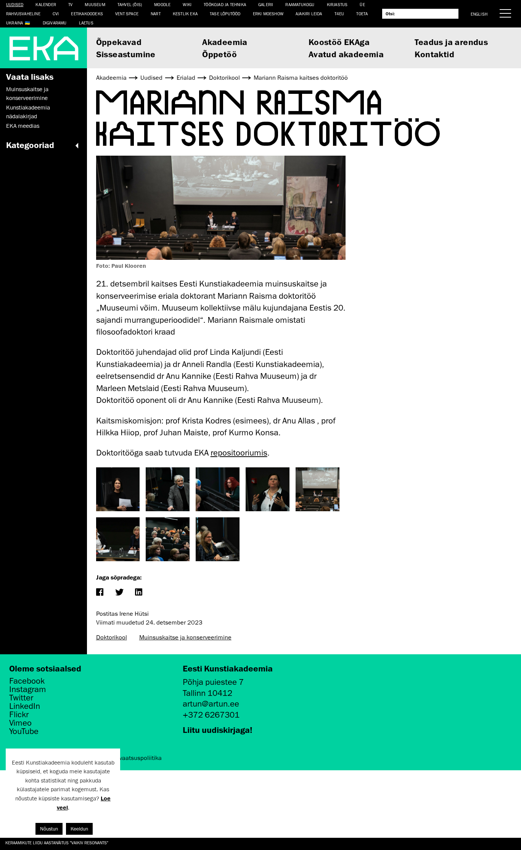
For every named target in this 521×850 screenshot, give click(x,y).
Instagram (27, 689)
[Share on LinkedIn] (138, 592)
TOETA (362, 13)
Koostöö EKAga (339, 42)
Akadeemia (225, 42)
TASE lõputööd (225, 13)
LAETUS (86, 22)
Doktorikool (111, 637)
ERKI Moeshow (268, 13)
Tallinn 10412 (207, 693)
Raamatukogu (299, 4)
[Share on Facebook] (99, 592)
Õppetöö (219, 54)
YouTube (24, 731)
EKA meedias (22, 125)
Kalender (45, 4)
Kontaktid (434, 54)
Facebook (27, 681)
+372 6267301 (211, 715)
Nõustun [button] (49, 829)
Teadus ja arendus (451, 42)
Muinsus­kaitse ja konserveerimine (27, 93)
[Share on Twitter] (119, 592)
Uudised (14, 4)
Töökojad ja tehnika (225, 4)
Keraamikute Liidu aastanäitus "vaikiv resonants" (56, 842)
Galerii (265, 4)
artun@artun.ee (211, 704)
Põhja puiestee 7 (213, 682)
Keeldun (79, 829)
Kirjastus (337, 4)
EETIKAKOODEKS (87, 13)
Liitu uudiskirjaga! (217, 729)
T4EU (339, 13)
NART (156, 13)
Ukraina (14, 22)
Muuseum (95, 4)
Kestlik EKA (185, 13)
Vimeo (20, 723)
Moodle (162, 4)
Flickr (19, 714)
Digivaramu (55, 22)
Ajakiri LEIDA (309, 13)
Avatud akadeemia (346, 54)
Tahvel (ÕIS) (129, 4)
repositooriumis (239, 453)
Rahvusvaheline (23, 13)
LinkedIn (24, 706)
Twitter (21, 698)
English (479, 13)
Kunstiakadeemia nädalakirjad (28, 111)
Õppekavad (119, 42)
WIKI (187, 4)
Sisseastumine (126, 54)
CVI (56, 13)
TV (70, 4)
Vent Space (126, 13)
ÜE (362, 4)
